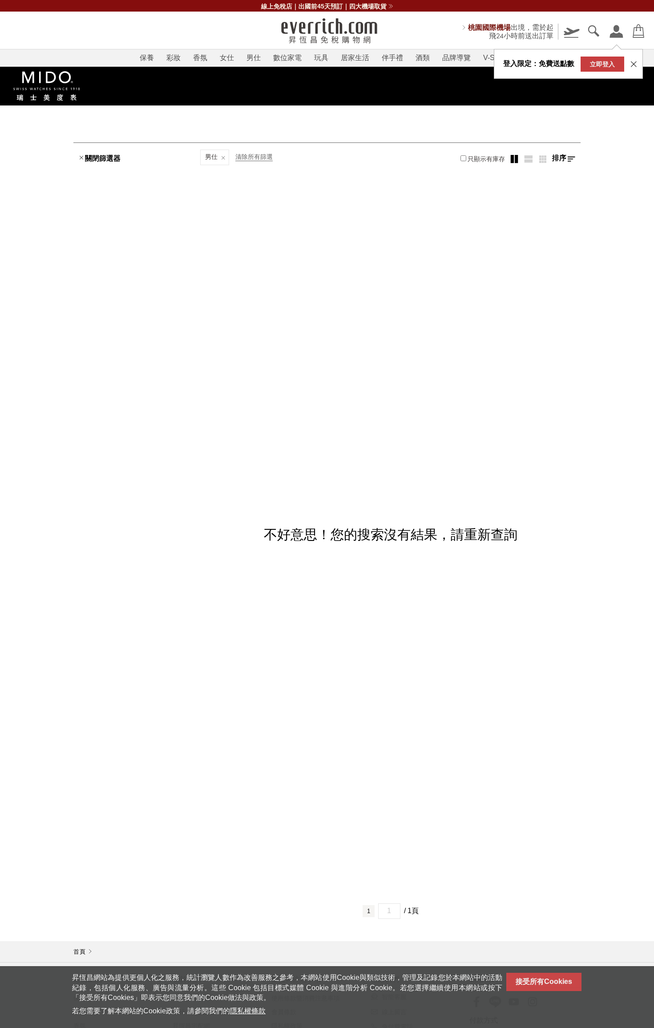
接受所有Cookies (544, 981)
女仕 (227, 57)
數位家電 (287, 57)
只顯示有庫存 (486, 159)
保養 (147, 57)
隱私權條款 (248, 1011)
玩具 (321, 57)
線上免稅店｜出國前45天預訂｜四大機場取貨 (324, 6)
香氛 (200, 57)
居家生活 (355, 57)
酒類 (423, 57)
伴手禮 (392, 57)
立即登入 (602, 64)
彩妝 (173, 57)
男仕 (253, 57)
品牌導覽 (456, 57)
